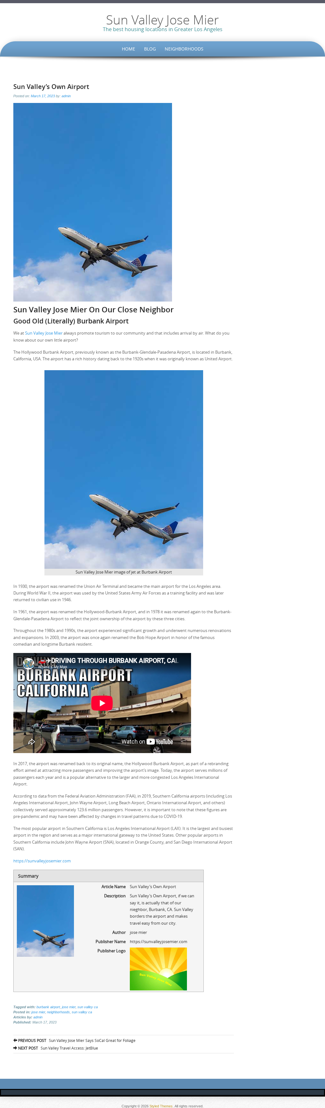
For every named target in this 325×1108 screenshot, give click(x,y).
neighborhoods (58, 1012)
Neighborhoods (184, 49)
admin (66, 96)
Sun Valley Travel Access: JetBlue (57, 1047)
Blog (150, 49)
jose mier (69, 1007)
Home (128, 49)
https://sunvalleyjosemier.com (42, 861)
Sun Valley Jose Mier (162, 19)
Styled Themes (161, 1106)
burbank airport (48, 1007)
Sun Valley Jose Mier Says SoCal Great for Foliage (76, 1040)
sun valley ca (87, 1007)
